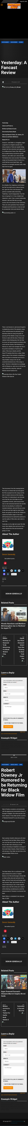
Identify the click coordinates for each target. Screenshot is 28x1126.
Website (5, 697)
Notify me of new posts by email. (14, 723)
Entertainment (5, 42)
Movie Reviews (14, 42)
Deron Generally (7, 82)
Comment (6, 703)
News (21, 764)
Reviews (21, 42)
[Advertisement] (14, 24)
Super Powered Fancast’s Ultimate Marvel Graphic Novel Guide (13, 993)
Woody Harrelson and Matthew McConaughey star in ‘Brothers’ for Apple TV (13, 626)
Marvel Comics (14, 764)
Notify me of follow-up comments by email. (13, 719)
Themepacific (14, 1123)
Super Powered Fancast (18, 1121)
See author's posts (9, 558)
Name (5, 684)
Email (5, 691)
